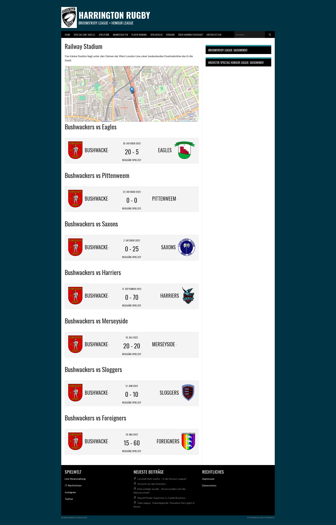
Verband (170, 34)
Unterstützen (213, 34)
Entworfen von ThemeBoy (261, 517)
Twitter (69, 498)
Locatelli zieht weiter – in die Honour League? (162, 478)
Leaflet (171, 121)
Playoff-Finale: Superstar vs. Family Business (161, 497)
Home (67, 34)
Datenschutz (209, 485)
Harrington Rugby (114, 15)
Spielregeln (156, 34)
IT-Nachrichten (73, 485)
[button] (132, 90)
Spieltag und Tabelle (84, 34)
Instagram (70, 492)
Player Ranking (139, 34)
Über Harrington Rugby (190, 34)
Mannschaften (120, 34)
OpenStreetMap (185, 121)
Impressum (208, 478)
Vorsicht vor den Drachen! (151, 483)
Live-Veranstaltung (75, 478)
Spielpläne (104, 34)
